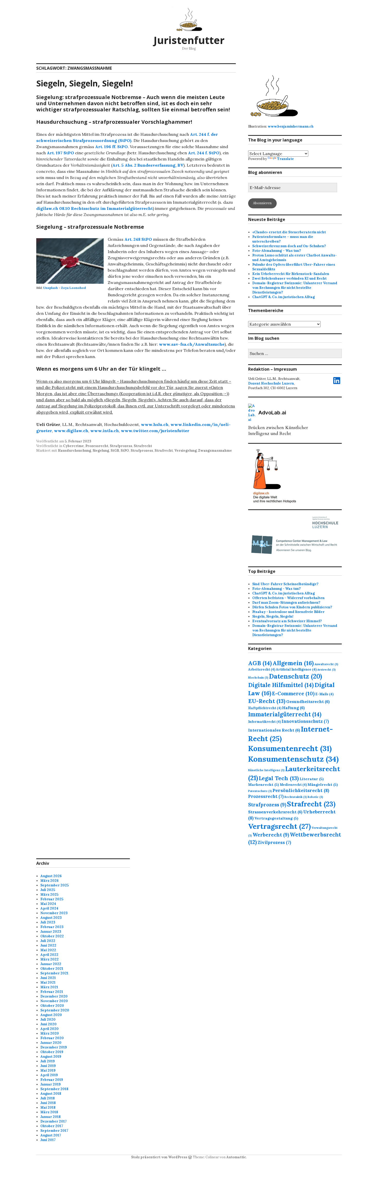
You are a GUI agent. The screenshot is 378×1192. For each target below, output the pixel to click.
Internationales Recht (274, 730)
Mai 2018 (48, 1107)
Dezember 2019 (53, 1047)
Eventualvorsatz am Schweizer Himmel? (287, 621)
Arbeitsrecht (261, 669)
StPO (125, 450)
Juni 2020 (48, 1024)
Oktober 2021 (51, 968)
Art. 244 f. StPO (203, 152)
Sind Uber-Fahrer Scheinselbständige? (285, 584)
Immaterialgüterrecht (284, 714)
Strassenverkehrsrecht (275, 811)
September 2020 (54, 1010)
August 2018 (50, 1093)
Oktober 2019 (51, 1052)
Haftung (293, 707)
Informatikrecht (264, 721)
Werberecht (271, 835)
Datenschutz (295, 676)
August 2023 (51, 917)
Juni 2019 (48, 1066)
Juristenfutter (189, 40)
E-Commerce (293, 693)
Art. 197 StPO (60, 152)
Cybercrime (73, 446)
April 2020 (49, 1029)
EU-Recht (266, 701)
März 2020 (49, 1033)
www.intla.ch (104, 430)
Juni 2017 (48, 1140)
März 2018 (49, 1112)
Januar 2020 (50, 1042)
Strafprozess (121, 446)
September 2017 (54, 1130)
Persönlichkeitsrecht (301, 790)
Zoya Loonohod (73, 288)
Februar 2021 (51, 992)
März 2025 (49, 894)
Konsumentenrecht (290, 748)
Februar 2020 (52, 1038)
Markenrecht (263, 784)
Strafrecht (143, 446)
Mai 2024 (48, 904)
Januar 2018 (50, 1117)
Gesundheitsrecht (308, 701)
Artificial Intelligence (296, 669)
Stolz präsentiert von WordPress (159, 1157)
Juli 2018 (47, 1098)
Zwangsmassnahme (215, 450)
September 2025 (54, 885)
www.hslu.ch (154, 424)
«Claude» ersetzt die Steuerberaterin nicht (289, 232)
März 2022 (49, 959)
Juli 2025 (47, 890)
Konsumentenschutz (293, 759)
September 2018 (54, 1089)
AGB (260, 663)
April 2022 (49, 955)
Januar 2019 (50, 1084)
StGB (115, 450)
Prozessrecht (96, 446)
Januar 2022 (50, 964)
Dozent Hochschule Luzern (271, 383)
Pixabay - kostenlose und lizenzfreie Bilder (288, 612)
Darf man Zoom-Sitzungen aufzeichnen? (286, 602)
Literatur (312, 779)
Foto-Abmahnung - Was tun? (276, 588)
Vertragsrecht (279, 826)
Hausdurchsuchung (74, 450)
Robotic (315, 797)
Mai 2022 (48, 950)
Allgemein (293, 663)
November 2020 (54, 1001)
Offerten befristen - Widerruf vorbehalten (288, 598)
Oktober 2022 (52, 936)
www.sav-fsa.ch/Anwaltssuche (191, 344)
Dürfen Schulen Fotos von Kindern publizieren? (292, 607)
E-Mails (324, 694)
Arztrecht (326, 669)
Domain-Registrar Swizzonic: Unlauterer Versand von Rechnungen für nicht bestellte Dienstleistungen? (294, 288)
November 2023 (54, 913)
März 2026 (49, 880)
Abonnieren (262, 203)
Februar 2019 (51, 1080)
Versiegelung (185, 450)
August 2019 (50, 1056)
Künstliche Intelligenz (266, 770)
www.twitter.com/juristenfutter (155, 430)
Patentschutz (260, 791)
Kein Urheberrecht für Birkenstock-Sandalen (290, 274)
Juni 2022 (48, 945)
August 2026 (51, 876)
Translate (285, 159)
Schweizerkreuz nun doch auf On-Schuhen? (289, 246)
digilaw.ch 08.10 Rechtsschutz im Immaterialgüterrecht (94, 208)
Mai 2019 (48, 1070)
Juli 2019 (47, 1061)
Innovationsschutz (305, 721)
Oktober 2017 (51, 1126)
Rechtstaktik (295, 797)
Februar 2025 (51, 899)
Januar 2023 (50, 931)
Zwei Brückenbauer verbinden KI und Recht (289, 278)
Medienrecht (293, 784)
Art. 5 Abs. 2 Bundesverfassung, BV (147, 165)
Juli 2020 (48, 1019)
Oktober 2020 (52, 1005)
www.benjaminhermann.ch (290, 126)
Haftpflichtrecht (264, 708)
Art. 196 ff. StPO (111, 146)
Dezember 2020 (54, 996)
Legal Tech (279, 778)
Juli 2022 (47, 941)
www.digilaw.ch (71, 430)
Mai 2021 (48, 982)
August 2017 (50, 1135)
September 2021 (54, 973)
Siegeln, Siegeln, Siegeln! (84, 83)
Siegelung (101, 450)
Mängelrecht (323, 784)
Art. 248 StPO (138, 239)
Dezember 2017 (53, 1121)
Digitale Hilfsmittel (281, 685)
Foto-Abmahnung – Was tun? (276, 250)
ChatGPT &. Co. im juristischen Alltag (283, 297)
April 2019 (49, 1075)
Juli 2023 (47, 922)
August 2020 (51, 1015)
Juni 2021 (48, 978)
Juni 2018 (48, 1103)
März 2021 (49, 987)
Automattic (236, 1157)
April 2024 (49, 908)
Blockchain (258, 677)
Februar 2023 (52, 927)
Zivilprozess (274, 842)
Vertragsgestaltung (276, 818)
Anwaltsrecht (326, 664)
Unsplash (50, 288)
